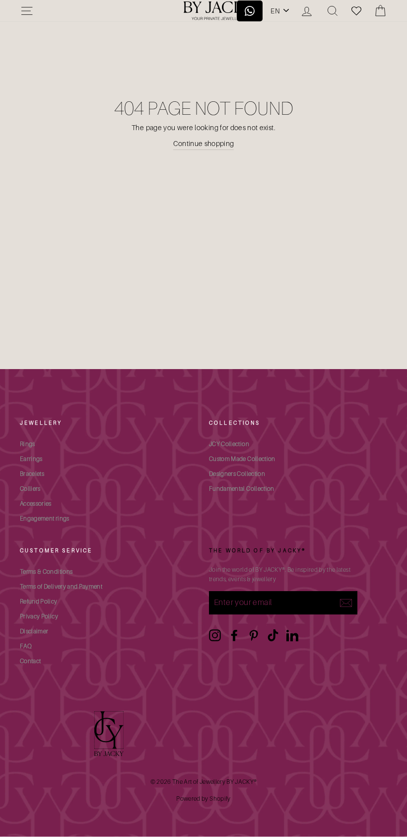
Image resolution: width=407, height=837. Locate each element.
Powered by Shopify (203, 798)
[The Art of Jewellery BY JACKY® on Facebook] (234, 635)
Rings (27, 444)
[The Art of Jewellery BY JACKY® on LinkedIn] (292, 635)
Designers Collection (237, 473)
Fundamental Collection (241, 488)
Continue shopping (203, 143)
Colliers (30, 488)
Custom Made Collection (242, 458)
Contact (30, 661)
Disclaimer (34, 631)
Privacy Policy (39, 616)
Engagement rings (44, 518)
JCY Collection (229, 444)
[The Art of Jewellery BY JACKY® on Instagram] (215, 635)
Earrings (31, 458)
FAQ (26, 646)
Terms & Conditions (46, 571)
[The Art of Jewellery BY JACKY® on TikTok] (273, 635)
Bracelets (32, 473)
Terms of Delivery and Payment (61, 586)
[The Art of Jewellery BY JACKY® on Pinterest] (254, 635)
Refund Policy (39, 601)
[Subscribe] (345, 603)
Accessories (36, 503)
